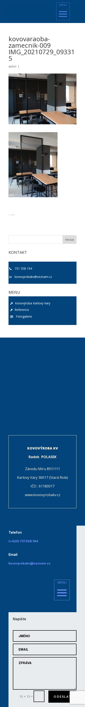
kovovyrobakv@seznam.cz (33, 277)
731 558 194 (23, 268)
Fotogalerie (23, 316)
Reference (21, 310)
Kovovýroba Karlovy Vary (32, 303)
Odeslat (62, 696)
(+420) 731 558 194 (23, 541)
